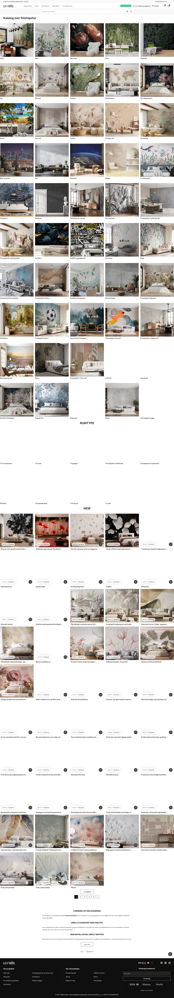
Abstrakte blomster (78, 775)
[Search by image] (127, 11)
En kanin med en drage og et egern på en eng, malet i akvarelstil (84, 662)
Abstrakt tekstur (7, 624)
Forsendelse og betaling (11, 980)
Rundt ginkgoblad (77, 587)
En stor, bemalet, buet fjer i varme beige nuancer (14, 737)
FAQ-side (6, 973)
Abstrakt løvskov (112, 775)
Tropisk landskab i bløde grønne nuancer (49, 850)
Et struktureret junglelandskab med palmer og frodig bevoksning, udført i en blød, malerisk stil (14, 775)
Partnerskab (98, 980)
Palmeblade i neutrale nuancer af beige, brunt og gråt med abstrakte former (84, 624)
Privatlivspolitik (71, 973)
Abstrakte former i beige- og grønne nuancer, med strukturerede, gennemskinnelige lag (154, 624)
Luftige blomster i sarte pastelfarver (84, 850)
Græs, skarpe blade (7, 887)
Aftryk (68, 977)
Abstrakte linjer (6, 587)
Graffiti (108, 587)
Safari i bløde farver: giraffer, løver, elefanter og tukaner (49, 699)
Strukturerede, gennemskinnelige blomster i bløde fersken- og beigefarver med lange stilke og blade (49, 624)
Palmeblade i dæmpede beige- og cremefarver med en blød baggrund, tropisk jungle (14, 662)
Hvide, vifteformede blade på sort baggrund (119, 549)
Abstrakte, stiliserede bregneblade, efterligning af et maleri (154, 812)
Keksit (96, 977)
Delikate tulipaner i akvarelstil (117, 662)
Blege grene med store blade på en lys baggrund (119, 850)
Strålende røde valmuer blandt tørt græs (49, 549)
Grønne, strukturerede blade (151, 662)
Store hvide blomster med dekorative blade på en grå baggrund (84, 737)
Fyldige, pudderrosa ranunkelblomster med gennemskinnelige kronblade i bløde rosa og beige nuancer (14, 699)
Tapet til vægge (37, 980)
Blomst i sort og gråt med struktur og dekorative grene (14, 549)
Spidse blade (40, 587)
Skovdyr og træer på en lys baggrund (84, 549)
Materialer (6, 977)
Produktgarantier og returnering (42, 973)
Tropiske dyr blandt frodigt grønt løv (154, 549)
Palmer (73, 887)
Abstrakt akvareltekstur (79, 699)
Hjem (82, 951)
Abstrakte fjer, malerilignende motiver (14, 850)
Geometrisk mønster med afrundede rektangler (154, 850)
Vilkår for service (99, 973)
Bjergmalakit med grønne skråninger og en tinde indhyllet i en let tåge (14, 812)
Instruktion (7, 984)
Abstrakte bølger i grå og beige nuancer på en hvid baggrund (154, 699)
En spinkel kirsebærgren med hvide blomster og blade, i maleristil (119, 624)
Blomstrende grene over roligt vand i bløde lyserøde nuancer (49, 737)
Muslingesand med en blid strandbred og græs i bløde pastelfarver (84, 812)
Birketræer (145, 587)
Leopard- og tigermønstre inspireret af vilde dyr (119, 699)
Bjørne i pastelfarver (43, 662)
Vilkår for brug (70, 980)
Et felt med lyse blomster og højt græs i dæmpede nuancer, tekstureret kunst (154, 737)
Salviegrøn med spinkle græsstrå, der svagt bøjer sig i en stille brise (49, 812)
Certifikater (36, 977)
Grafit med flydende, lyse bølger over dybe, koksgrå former (119, 812)
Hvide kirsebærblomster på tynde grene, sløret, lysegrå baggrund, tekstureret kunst (49, 775)
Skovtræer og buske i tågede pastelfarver (119, 737)
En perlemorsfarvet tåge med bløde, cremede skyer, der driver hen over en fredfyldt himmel (154, 775)
